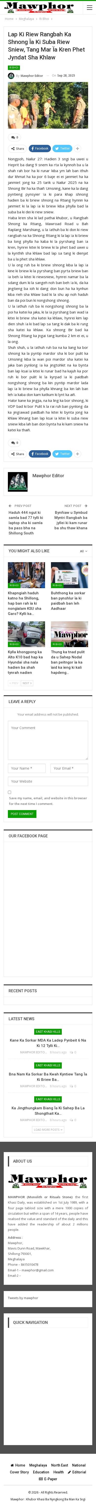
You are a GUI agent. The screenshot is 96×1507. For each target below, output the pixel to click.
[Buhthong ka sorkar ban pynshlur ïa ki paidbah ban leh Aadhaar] (69, 575)
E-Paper (50, 1479)
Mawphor (17, 1499)
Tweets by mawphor (23, 1298)
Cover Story (19, 1472)
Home (20, 1465)
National (79, 1465)
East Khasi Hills (48, 1031)
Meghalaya (38, 1465)
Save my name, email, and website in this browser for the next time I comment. (48, 801)
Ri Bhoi (13, 67)
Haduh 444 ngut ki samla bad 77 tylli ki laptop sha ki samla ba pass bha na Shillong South (26, 522)
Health (58, 1472)
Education (41, 1472)
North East (59, 1465)
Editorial (79, 1472)
